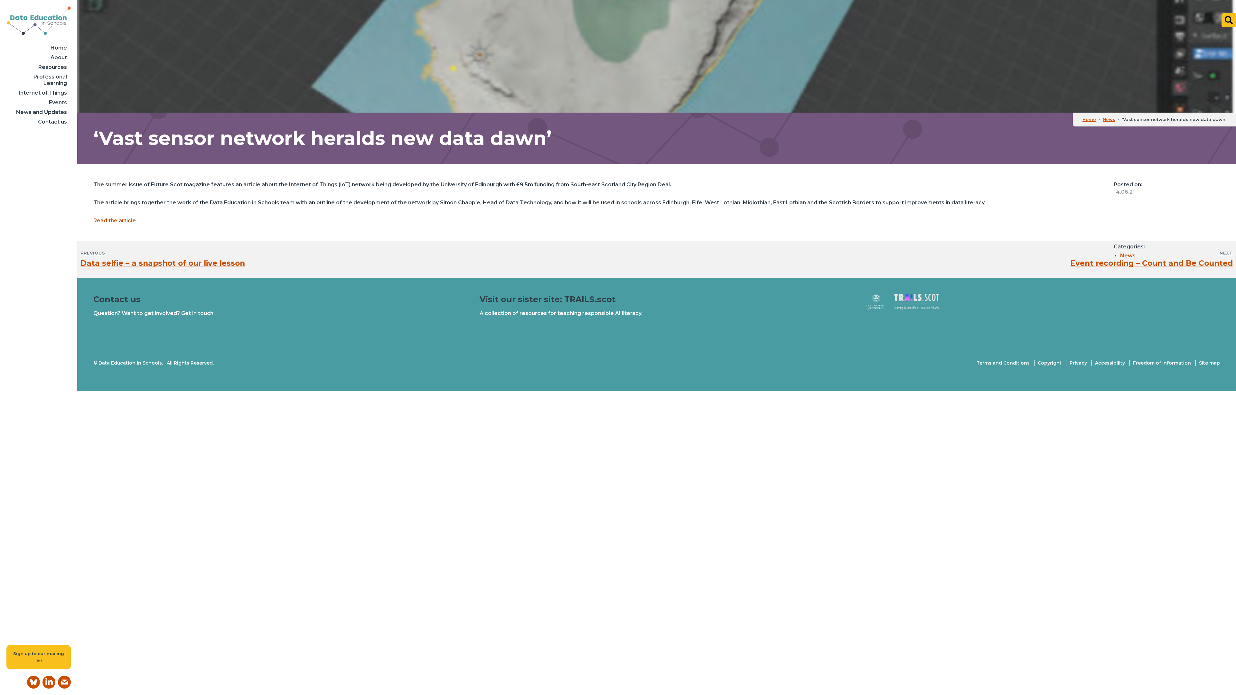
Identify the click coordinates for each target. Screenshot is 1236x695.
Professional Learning (50, 80)
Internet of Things (43, 93)
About (59, 57)
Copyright (1050, 363)
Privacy (1078, 363)
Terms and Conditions (1003, 363)
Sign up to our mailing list (38, 657)
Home (59, 48)
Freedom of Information (1162, 363)
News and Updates (41, 112)
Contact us (52, 122)
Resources (52, 67)
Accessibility (1110, 363)
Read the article (114, 221)
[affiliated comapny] (880, 304)
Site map (1209, 363)
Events (58, 102)
